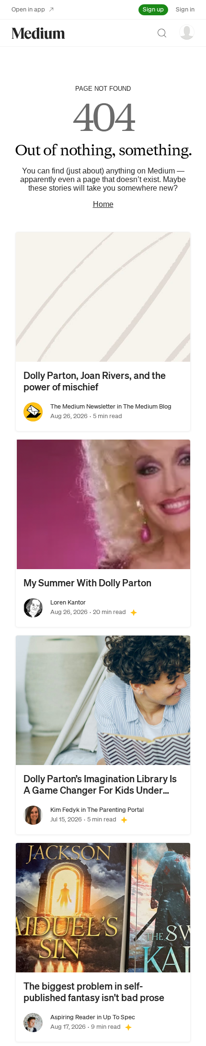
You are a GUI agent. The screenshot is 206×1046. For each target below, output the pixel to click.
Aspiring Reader (72, 1017)
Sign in (185, 9)
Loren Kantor (68, 602)
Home (103, 204)
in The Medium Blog (143, 406)
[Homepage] (38, 33)
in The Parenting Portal (112, 810)
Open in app (28, 9)
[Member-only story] (133, 612)
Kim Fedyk (65, 810)
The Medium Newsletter (82, 406)
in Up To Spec (115, 1017)
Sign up (153, 9)
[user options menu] (187, 32)
